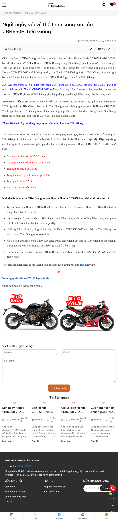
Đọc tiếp (6, 441)
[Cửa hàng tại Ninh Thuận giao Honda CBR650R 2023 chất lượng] (103, 403)
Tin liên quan (59, 397)
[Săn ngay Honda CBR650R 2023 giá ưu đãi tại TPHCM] (14, 403)
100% (101, 48)
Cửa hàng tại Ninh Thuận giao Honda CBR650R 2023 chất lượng (103, 410)
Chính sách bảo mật (15, 496)
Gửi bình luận (59, 388)
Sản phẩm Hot (52, 491)
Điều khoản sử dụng (15, 491)
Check (106, 488)
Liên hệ (8, 501)
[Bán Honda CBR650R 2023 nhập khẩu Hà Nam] (44, 403)
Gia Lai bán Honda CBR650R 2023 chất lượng (73, 410)
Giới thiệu (10, 486)
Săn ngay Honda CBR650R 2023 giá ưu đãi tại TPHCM (13, 410)
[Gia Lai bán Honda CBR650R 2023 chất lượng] (73, 403)
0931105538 (24, 466)
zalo (82, 264)
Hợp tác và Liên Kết (54, 486)
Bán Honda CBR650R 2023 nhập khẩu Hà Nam (42, 410)
